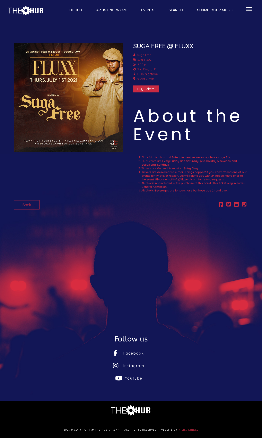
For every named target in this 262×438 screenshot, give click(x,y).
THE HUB (74, 10)
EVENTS (147, 10)
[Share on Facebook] (221, 205)
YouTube (133, 378)
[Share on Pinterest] (244, 205)
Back (26, 205)
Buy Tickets (146, 89)
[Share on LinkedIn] (236, 205)
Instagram (133, 365)
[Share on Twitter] (229, 205)
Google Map (145, 78)
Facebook (133, 353)
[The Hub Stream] (26, 10)
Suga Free (144, 55)
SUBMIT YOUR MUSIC (214, 10)
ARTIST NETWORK (111, 10)
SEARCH (175, 10)
